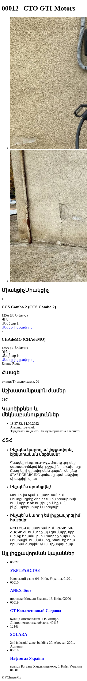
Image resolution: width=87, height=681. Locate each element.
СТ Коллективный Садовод (35, 610)
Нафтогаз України (27, 658)
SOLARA (18, 634)
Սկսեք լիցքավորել (17, 327)
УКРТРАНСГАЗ (25, 570)
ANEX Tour (20, 590)
